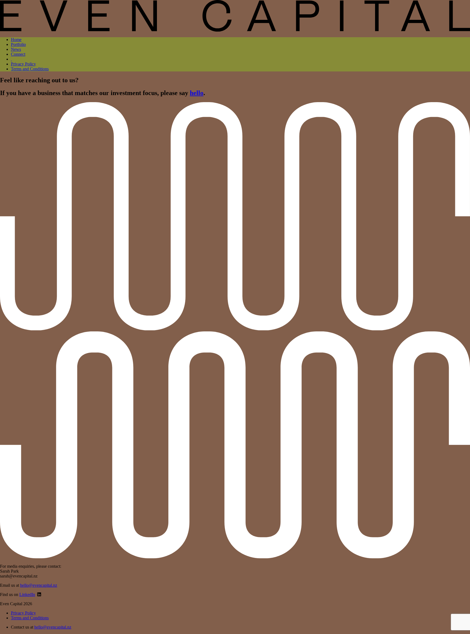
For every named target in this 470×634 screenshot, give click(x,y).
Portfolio (18, 44)
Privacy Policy (23, 64)
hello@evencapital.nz (38, 585)
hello (196, 92)
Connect (18, 54)
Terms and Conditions (30, 69)
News (16, 49)
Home (16, 39)
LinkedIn (27, 594)
